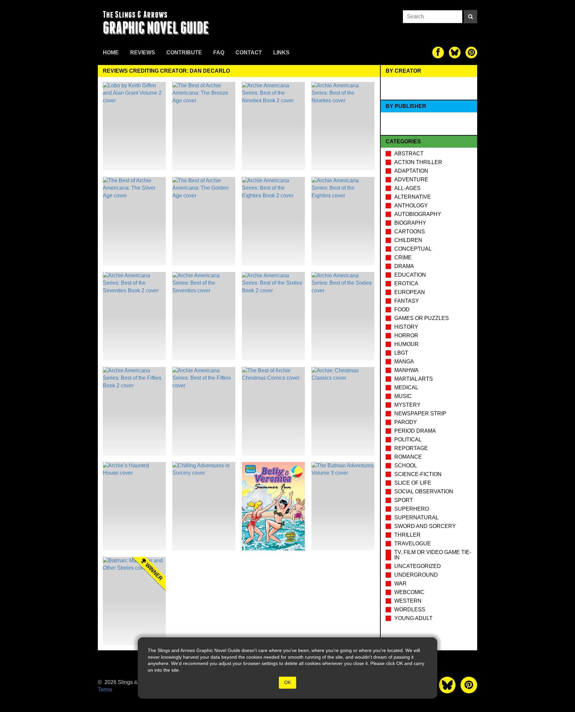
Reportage (411, 448)
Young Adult (413, 618)
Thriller (407, 535)
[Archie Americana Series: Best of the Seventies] (203, 316)
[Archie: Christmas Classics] (342, 411)
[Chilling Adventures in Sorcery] (203, 506)
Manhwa (406, 370)
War (400, 583)
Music (403, 396)
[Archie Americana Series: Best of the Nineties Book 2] (273, 126)
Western (408, 601)
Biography (410, 223)
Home (111, 52)
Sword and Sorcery (425, 526)
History (406, 327)
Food (402, 309)
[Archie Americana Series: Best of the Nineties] (342, 126)
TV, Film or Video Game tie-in (432, 554)
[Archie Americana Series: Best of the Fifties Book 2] (134, 411)
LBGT (401, 353)
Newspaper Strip (420, 413)
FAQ (218, 52)
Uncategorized (417, 566)
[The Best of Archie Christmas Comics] (273, 411)
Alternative (412, 197)
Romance (408, 457)
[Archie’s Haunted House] (134, 506)
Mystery (407, 405)
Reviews (142, 52)
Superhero (411, 509)
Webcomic (409, 592)
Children (408, 240)
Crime (403, 257)
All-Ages (407, 188)
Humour (406, 344)
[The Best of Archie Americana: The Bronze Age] (203, 126)
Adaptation (411, 171)
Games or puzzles (421, 318)
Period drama (415, 431)
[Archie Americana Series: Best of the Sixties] (342, 316)
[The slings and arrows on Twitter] (455, 52)
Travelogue (412, 543)
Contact (249, 52)
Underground (416, 575)
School (405, 465)
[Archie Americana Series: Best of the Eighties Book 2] (273, 221)
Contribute (184, 52)
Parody (405, 422)
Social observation (423, 491)
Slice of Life (412, 483)
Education (410, 275)
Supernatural (416, 517)
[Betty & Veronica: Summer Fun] (273, 506)
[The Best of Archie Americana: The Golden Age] (203, 221)
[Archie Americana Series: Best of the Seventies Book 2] (134, 316)
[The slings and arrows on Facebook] (438, 52)
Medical (406, 387)
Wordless (409, 609)
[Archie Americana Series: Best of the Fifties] (203, 411)
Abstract (409, 153)
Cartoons (409, 231)
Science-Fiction (418, 474)
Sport (403, 500)
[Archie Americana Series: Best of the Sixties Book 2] (273, 316)
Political (408, 439)
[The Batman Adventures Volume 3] (342, 506)
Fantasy (406, 301)
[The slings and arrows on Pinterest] (471, 52)
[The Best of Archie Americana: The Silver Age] (134, 221)
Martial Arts (413, 379)
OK (287, 682)
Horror (406, 335)
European (409, 292)
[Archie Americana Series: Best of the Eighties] (342, 221)
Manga (404, 361)
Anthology (411, 205)
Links (281, 52)
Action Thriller (418, 162)
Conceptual (413, 249)
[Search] (470, 16)
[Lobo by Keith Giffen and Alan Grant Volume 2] (134, 126)
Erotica (406, 283)
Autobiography (417, 214)
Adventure (411, 179)
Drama (404, 266)
